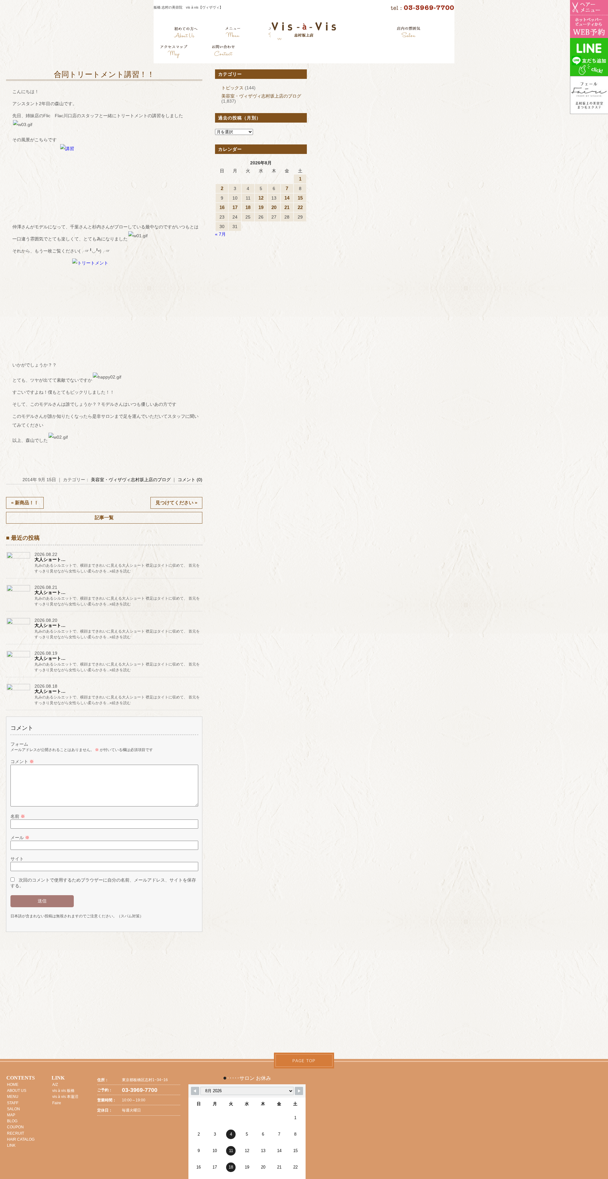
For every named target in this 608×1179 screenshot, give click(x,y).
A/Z (55, 1084)
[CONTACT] (223, 52)
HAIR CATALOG (21, 1139)
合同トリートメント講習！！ (104, 74)
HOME (12, 1084)
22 (300, 207)
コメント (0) (190, 479)
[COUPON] (174, 52)
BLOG (12, 1121)
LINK (11, 1145)
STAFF (12, 1103)
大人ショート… (50, 559)
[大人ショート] (18, 558)
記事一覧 (104, 517)
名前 (17, 816)
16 (222, 207)
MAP (11, 1115)
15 (300, 198)
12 (260, 198)
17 (235, 207)
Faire (56, 1103)
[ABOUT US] (186, 33)
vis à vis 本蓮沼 (65, 1096)
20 (273, 207)
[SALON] (408, 33)
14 (286, 198)
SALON (13, 1109)
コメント (22, 761)
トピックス (232, 87)
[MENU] (233, 33)
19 (260, 207)
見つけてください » (176, 502)
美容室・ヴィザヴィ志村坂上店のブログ (131, 479)
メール (19, 837)
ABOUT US (16, 1090)
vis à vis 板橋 (63, 1090)
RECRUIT (15, 1133)
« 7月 (220, 234)
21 (286, 207)
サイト (17, 858)
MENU (12, 1096)
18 (247, 207)
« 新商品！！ (25, 502)
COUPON (15, 1127)
